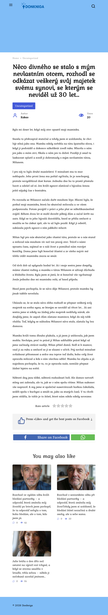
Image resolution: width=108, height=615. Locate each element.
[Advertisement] (54, 31)
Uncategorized (24, 106)
